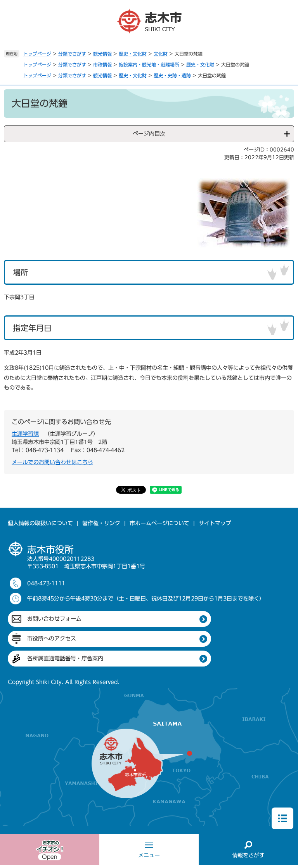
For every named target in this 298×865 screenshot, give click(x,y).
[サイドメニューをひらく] (282, 818)
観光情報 (102, 53)
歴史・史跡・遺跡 (172, 75)
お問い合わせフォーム (54, 618)
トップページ (37, 53)
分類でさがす (72, 53)
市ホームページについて (159, 523)
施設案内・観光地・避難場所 (149, 64)
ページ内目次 (149, 133)
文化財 (161, 53)
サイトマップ (215, 523)
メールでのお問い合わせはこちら (52, 462)
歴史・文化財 (133, 53)
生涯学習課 (25, 434)
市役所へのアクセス (51, 638)
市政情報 (102, 64)
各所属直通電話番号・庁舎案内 (65, 658)
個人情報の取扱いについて (40, 523)
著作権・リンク (101, 523)
